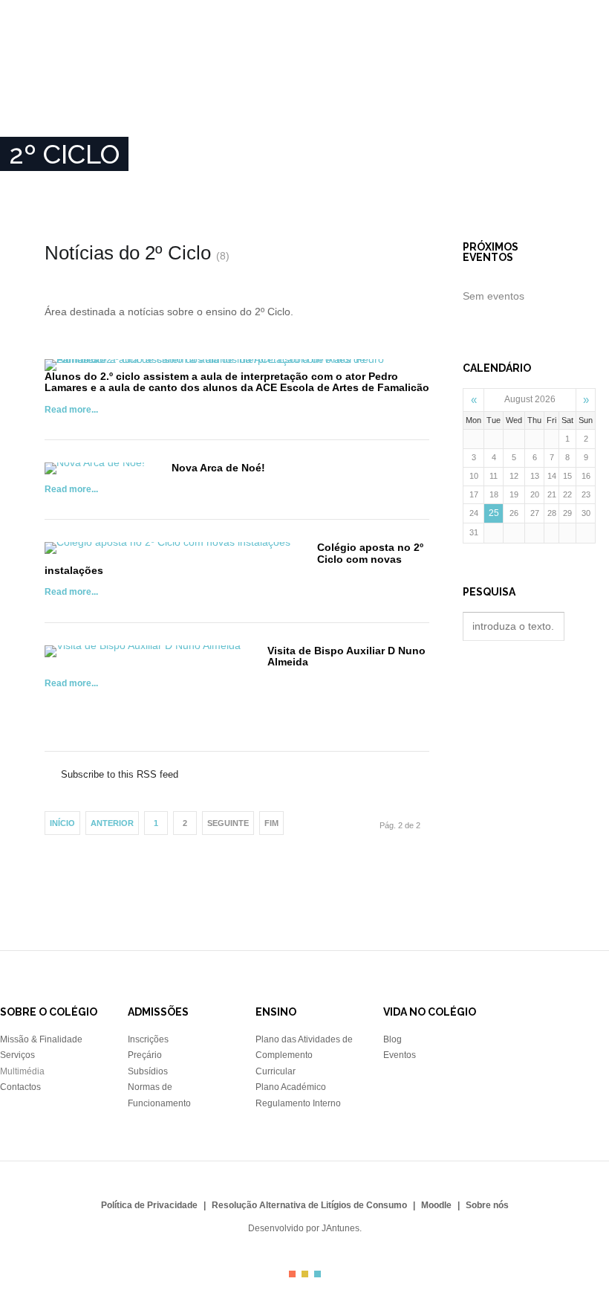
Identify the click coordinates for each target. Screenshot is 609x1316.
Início (26, 108)
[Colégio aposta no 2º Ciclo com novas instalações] (167, 548)
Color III (317, 1274)
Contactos (533, 108)
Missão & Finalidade (41, 1039)
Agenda (397, 108)
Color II (305, 1274)
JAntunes (340, 1228)
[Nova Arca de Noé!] (95, 468)
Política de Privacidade (149, 1205)
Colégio (101, 58)
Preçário (145, 1055)
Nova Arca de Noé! (218, 468)
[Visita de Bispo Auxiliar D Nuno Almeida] (143, 651)
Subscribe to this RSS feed (237, 759)
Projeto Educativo (177, 108)
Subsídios (148, 1071)
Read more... (71, 409)
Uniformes (461, 108)
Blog (392, 1039)
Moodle (436, 1205)
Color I (292, 1274)
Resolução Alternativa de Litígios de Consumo (309, 1205)
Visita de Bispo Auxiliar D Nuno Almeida (346, 656)
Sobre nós (84, 108)
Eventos (399, 1055)
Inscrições (271, 108)
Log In (594, 108)
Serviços (17, 1055)
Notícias (338, 108)
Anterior (112, 823)
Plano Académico (290, 1087)
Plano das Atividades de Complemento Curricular (304, 1055)
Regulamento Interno (298, 1103)
